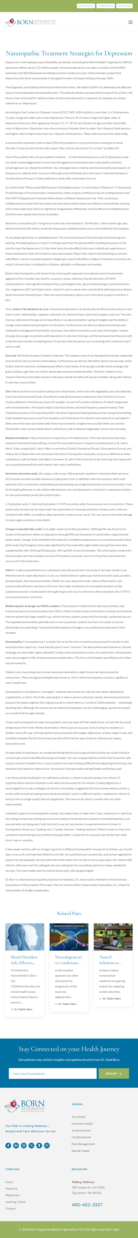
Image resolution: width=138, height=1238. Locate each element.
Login (115, 1229)
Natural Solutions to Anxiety (109, 962)
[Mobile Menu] (130, 22)
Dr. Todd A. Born (23, 1009)
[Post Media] (24, 937)
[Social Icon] (8, 1145)
